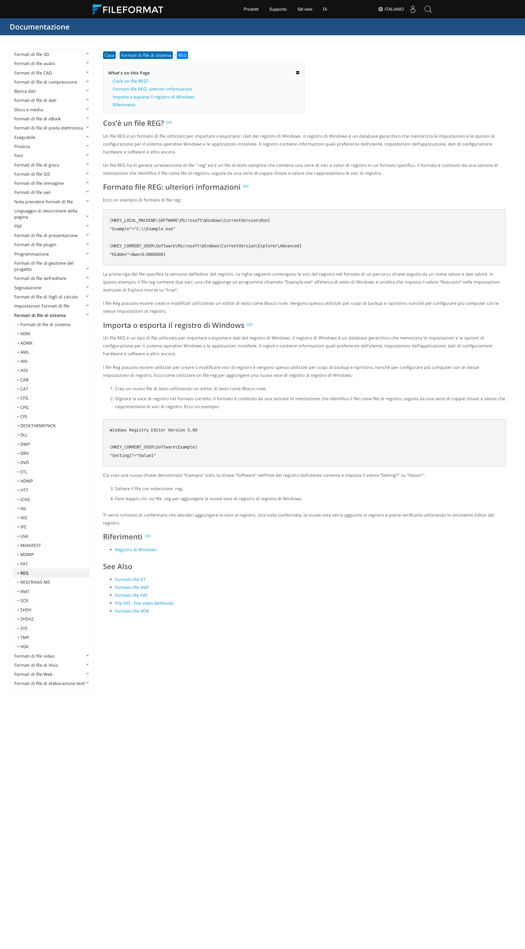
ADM (25, 333)
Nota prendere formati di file (43, 202)
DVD (24, 462)
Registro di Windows (136, 549)
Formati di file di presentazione (46, 235)
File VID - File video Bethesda (144, 603)
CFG (24, 398)
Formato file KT (130, 579)
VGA (24, 646)
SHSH (25, 610)
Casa (109, 55)
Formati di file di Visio (36, 665)
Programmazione (31, 254)
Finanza (22, 146)
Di (325, 9)
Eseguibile (24, 137)
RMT (24, 591)
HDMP (26, 481)
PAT (24, 564)
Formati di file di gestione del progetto (44, 266)
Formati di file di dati (35, 100)
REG (24, 573)
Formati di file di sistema (40, 315)
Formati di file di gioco (36, 165)
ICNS (25, 499)
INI (23, 508)
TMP (24, 637)
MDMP (27, 554)
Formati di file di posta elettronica (48, 128)
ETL (23, 472)
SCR (24, 600)
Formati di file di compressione (45, 82)
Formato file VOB (132, 611)
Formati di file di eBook (37, 119)
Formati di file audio (34, 63)
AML (24, 352)
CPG (24, 407)
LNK (24, 536)
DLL (24, 435)
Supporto (278, 9)
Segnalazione (27, 288)
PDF (18, 226)
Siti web (304, 9)
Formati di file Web (33, 674)
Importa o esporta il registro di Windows (154, 97)
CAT (24, 389)
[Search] (428, 9)
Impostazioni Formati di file (42, 306)
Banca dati (25, 91)
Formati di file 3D (31, 54)
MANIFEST (30, 545)
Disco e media (28, 109)
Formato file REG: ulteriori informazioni (152, 89)
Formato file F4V (131, 595)
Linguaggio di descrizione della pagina (45, 214)
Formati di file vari (32, 192)
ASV (24, 370)
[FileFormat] (130, 9)
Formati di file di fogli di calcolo (46, 297)
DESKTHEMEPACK (38, 425)
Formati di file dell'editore (40, 278)
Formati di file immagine (39, 183)
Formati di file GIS (32, 174)
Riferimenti (124, 105)
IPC (23, 527)
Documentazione (40, 27)
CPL (24, 416)
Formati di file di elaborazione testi (49, 683)
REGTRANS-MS (35, 582)
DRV (24, 453)
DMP (25, 444)
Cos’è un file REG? (130, 81)
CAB (24, 380)
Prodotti (251, 9)
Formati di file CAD (33, 73)
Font (18, 155)
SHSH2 (27, 619)
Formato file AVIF (132, 587)
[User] (412, 9)
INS (23, 518)
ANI (24, 361)
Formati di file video (34, 656)
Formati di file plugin (35, 244)
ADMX (26, 343)
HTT (24, 490)
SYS (24, 628)
